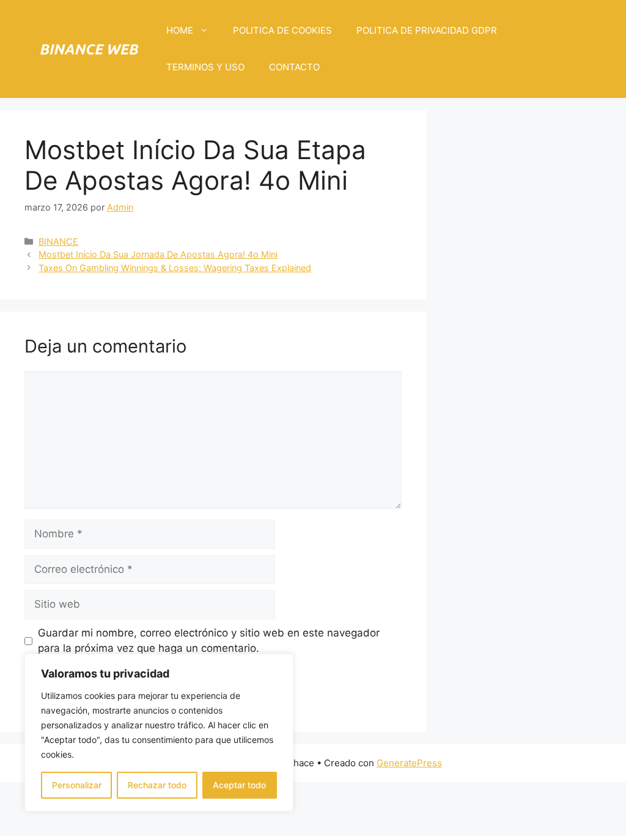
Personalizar (76, 785)
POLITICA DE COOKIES (282, 30)
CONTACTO (294, 67)
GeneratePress (409, 763)
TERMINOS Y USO (205, 67)
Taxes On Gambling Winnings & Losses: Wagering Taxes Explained (175, 268)
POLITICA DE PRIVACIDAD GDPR (426, 30)
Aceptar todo (239, 785)
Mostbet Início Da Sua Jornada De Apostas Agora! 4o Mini (158, 254)
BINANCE (58, 241)
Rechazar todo (157, 785)
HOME (179, 30)
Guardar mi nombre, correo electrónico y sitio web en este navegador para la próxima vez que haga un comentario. (209, 641)
